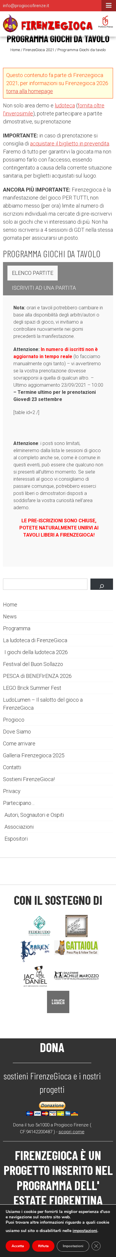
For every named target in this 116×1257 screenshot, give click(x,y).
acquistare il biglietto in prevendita (69, 143)
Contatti (12, 767)
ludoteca (65, 105)
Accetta (18, 1246)
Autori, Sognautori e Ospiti (34, 815)
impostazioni (85, 1231)
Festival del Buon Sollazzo (33, 664)
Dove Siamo (17, 731)
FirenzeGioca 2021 (38, 50)
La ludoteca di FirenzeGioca (35, 640)
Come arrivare (19, 743)
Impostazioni (73, 1246)
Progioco (13, 720)
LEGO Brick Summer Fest (32, 688)
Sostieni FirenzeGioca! (29, 779)
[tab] (32, 273)
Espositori (16, 839)
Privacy (12, 791)
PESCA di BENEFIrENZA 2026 (37, 676)
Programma (16, 628)
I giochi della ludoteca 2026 (36, 652)
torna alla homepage (29, 91)
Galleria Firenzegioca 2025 (34, 755)
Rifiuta (43, 1246)
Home (15, 50)
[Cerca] (101, 584)
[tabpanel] (58, 360)
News (10, 616)
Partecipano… (19, 803)
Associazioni (19, 827)
